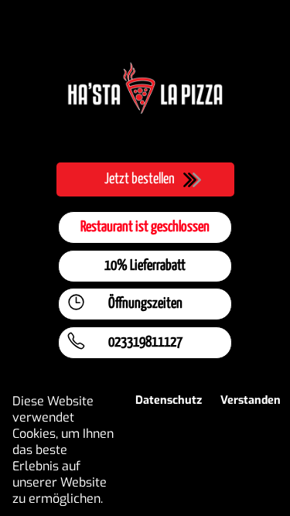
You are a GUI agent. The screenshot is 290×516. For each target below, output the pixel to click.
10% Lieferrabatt (145, 265)
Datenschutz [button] (168, 400)
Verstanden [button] (250, 400)
